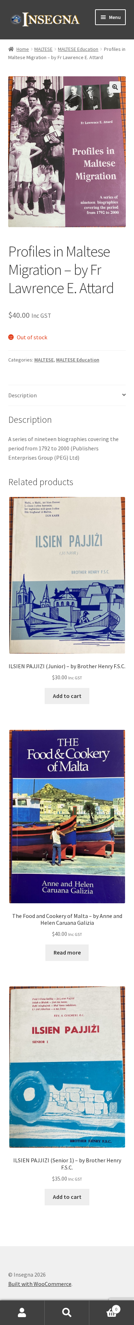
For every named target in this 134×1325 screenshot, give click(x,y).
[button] (115, 87)
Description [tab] (22, 395)
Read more (67, 952)
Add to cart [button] (67, 695)
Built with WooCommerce (39, 1283)
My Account (22, 1313)
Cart (103, 1306)
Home (22, 49)
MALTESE (43, 49)
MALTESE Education (78, 49)
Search (67, 1313)
